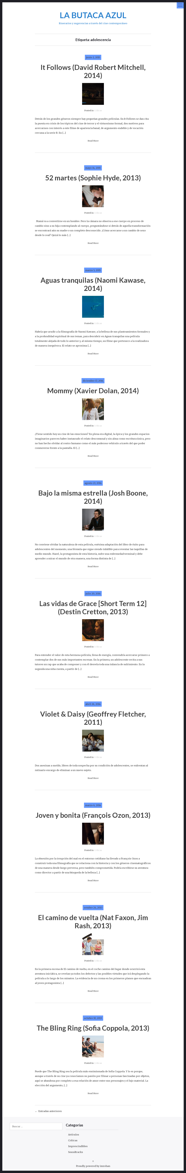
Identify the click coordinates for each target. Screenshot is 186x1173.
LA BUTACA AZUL (93, 15)
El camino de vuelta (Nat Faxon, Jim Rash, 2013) (93, 921)
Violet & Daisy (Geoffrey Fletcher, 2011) (93, 718)
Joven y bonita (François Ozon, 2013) (93, 815)
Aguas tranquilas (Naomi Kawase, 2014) (93, 284)
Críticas (98, 110)
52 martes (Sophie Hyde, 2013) (93, 178)
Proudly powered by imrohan (93, 1166)
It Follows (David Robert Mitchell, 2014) (93, 71)
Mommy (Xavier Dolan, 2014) (93, 390)
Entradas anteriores (50, 1111)
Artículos (73, 1134)
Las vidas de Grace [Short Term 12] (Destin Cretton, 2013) (93, 607)
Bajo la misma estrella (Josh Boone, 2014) (93, 497)
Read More (93, 141)
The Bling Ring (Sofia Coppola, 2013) (93, 1028)
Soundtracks (75, 1152)
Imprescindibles (78, 1146)
